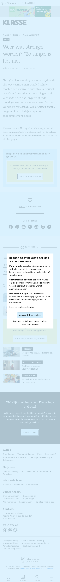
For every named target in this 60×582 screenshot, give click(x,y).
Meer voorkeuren (30, 324)
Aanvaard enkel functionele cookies (30, 321)
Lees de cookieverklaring (21, 307)
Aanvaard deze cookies (30, 315)
